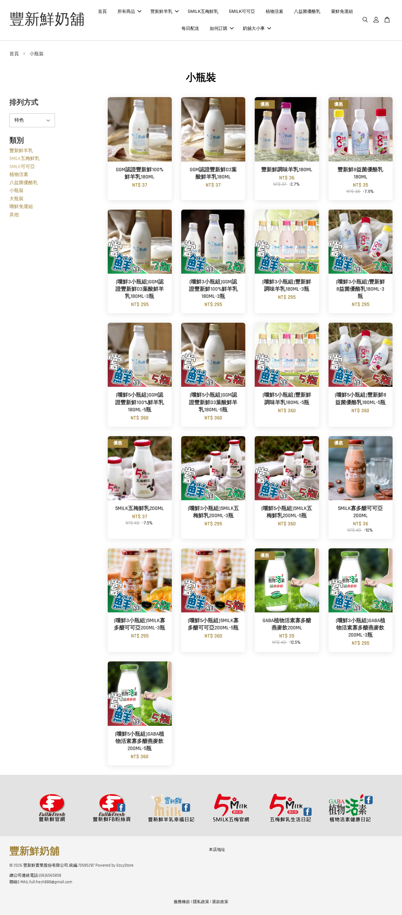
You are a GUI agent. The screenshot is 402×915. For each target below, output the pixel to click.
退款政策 (220, 901)
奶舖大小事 (254, 28)
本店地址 (217, 849)
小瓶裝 (16, 191)
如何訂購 (218, 28)
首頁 (102, 11)
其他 (14, 215)
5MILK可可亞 (242, 11)
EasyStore (125, 865)
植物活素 (274, 11)
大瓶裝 (16, 199)
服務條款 (182, 901)
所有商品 (126, 11)
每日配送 (190, 28)
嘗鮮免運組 (342, 11)
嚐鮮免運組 (21, 207)
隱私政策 (201, 901)
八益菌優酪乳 (307, 11)
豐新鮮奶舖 (47, 20)
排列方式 (23, 102)
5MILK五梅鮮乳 (203, 11)
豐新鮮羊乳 (161, 11)
